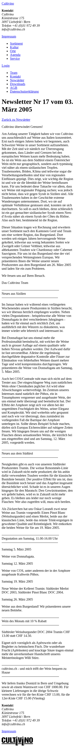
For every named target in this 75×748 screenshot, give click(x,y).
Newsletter (17, 80)
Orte (13, 51)
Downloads (17, 84)
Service (15, 58)
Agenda (15, 55)
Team (13, 72)
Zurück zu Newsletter (16, 119)
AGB (13, 87)
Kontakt (15, 76)
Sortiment (16, 43)
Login (6, 65)
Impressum (9, 36)
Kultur (14, 47)
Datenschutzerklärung (24, 91)
